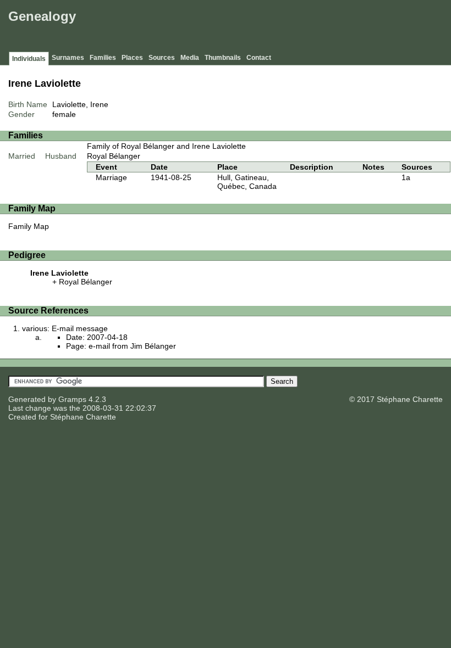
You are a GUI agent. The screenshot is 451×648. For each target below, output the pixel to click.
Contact (258, 58)
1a (406, 177)
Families (103, 58)
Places (132, 58)
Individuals (29, 59)
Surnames (68, 58)
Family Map (28, 226)
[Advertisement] (248, 27)
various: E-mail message (65, 328)
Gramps (72, 399)
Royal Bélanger (113, 156)
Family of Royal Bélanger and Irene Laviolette (166, 146)
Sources (161, 58)
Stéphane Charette (83, 416)
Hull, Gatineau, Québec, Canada (247, 182)
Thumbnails (223, 58)
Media (189, 58)
